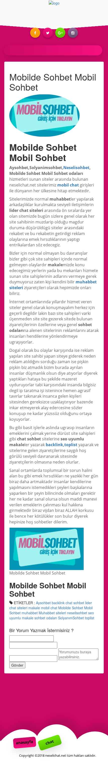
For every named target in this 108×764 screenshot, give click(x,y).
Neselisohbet (76, 167)
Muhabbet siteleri (52, 612)
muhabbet (30, 612)
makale (34, 607)
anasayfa (24, 742)
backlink (58, 602)
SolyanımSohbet (71, 617)
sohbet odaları (45, 617)
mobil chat (68, 185)
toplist (89, 617)
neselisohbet (77, 612)
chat (50, 742)
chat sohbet (75, 602)
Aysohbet (43, 602)
